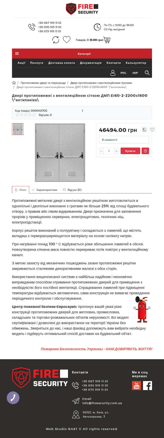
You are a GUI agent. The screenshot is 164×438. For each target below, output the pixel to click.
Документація (91, 62)
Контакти (114, 62)
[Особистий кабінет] (112, 72)
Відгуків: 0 (45, 114)
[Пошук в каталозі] (147, 73)
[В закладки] (152, 129)
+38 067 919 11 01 (49, 22)
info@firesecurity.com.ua (102, 403)
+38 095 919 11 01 (49, 27)
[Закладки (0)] (66, 39)
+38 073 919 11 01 (49, 31)
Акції (21, 62)
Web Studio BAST (62, 429)
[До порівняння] (144, 129)
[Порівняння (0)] (55, 39)
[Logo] (82, 8)
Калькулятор (136, 62)
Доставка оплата (61, 62)
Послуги (36, 62)
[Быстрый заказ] (145, 151)
